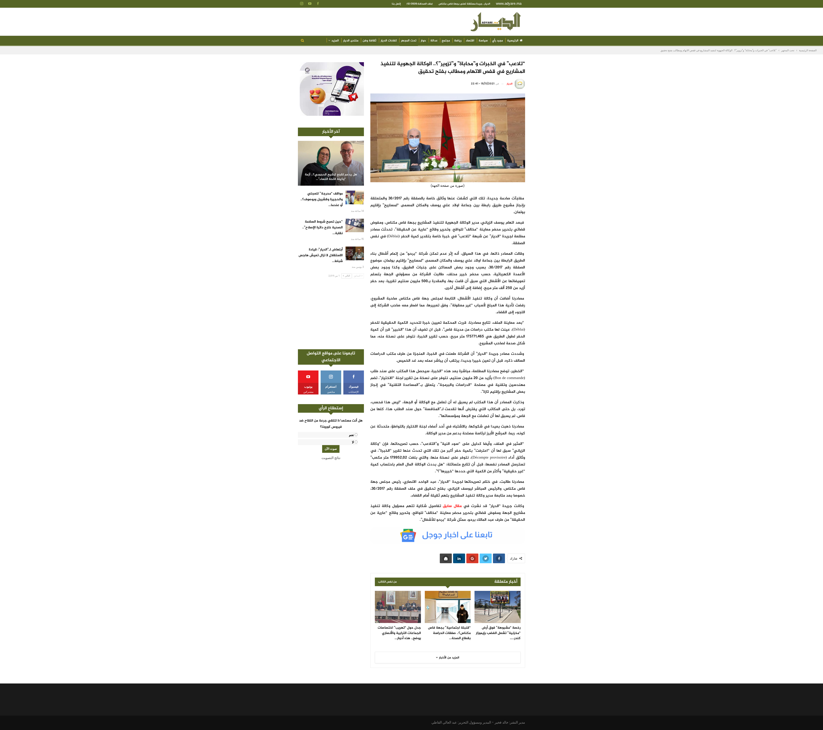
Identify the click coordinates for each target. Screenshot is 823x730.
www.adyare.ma (508, 4)
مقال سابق (452, 506)
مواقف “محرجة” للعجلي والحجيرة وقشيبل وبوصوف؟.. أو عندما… (321, 199)
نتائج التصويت (330, 458)
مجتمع (446, 40)
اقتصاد (470, 40)
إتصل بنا (396, 4)
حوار (423, 40)
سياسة (483, 40)
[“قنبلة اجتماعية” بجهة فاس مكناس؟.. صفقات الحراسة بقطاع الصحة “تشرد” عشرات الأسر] (448, 607)
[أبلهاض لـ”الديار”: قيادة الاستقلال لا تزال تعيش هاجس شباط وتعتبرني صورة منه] (354, 253)
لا (353, 442)
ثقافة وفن (369, 40)
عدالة (433, 40)
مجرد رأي (497, 40)
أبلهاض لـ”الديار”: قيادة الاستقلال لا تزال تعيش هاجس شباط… (321, 255)
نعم (351, 435)
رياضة (457, 40)
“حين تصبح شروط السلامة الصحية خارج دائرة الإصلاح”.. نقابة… (322, 227)
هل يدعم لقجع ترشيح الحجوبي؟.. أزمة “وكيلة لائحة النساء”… (331, 177)
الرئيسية (512, 40)
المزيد (335, 40)
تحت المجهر (408, 40)
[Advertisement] (331, 314)
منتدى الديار (350, 40)
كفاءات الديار (389, 40)
